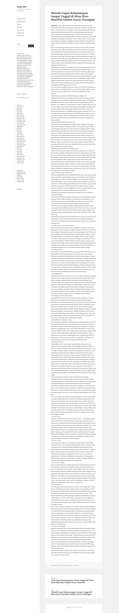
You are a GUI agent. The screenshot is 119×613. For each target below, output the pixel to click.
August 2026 (20, 107)
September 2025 (21, 125)
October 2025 (20, 123)
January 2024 (20, 158)
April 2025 (19, 133)
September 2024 (21, 145)
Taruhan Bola (20, 33)
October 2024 (20, 143)
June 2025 (19, 130)
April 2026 (19, 113)
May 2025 (19, 131)
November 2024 (21, 141)
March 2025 (20, 135)
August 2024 (20, 146)
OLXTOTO (79, 607)
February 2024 (21, 156)
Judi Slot (19, 24)
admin (64, 565)
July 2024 (19, 148)
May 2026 (19, 112)
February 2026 (21, 116)
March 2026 (20, 115)
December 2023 (21, 159)
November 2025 (21, 121)
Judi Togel (19, 27)
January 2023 (20, 161)
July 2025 (19, 128)
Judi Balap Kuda (21, 21)
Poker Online (20, 30)
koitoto (77, 565)
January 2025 (20, 138)
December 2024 (21, 140)
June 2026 (19, 110)
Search (19, 43)
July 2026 (19, 108)
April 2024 (19, 153)
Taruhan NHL (20, 35)
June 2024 (19, 149)
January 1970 (20, 163)
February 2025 (21, 136)
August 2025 (20, 126)
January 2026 (20, 118)
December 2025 (21, 120)
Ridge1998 (21, 6)
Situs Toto (19, 189)
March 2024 (20, 154)
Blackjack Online (21, 19)
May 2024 (19, 151)
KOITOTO (54, 25)
